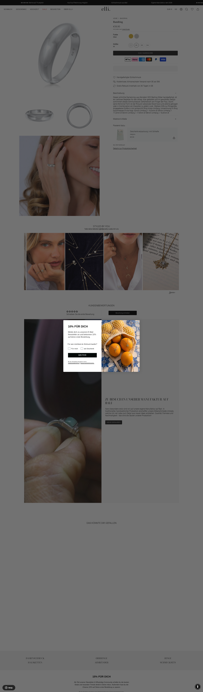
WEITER (82, 355)
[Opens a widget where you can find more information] (8, 688)
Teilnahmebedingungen (73, 363)
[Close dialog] (137, 322)
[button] (198, 687)
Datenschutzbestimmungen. (87, 363)
